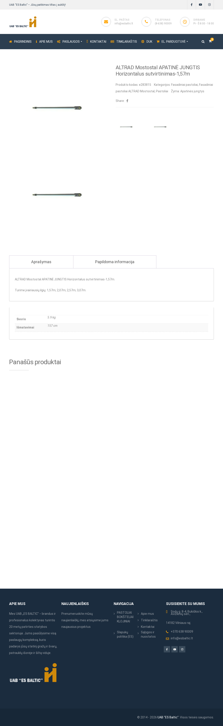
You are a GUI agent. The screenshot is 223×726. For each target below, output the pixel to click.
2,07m (61, 290)
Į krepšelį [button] (51, 444)
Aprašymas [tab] (41, 261)
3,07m (81, 290)
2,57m (71, 290)
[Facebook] (191, 5)
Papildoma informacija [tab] (114, 261)
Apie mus (147, 613)
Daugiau (156, 444)
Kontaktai (147, 626)
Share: (120, 101)
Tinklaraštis (149, 620)
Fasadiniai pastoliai (184, 84)
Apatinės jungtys (192, 91)
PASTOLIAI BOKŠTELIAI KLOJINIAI (125, 617)
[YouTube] (200, 5)
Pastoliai (162, 91)
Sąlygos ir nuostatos (148, 634)
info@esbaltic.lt (124, 23)
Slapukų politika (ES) (125, 634)
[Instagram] (209, 5)
